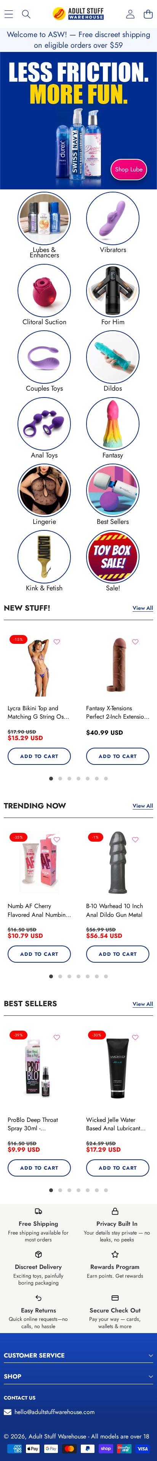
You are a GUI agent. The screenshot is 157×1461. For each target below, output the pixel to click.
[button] (148, 14)
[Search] (26, 14)
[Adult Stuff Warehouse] (78, 14)
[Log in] (130, 14)
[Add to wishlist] (56, 642)
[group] (44, 225)
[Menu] (8, 14)
